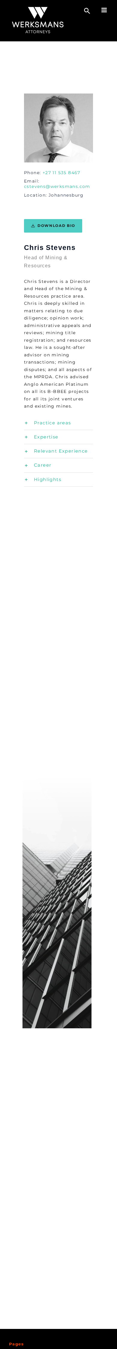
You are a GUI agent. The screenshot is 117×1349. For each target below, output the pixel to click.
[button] (58, 423)
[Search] (87, 11)
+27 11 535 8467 (61, 172)
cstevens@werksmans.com (57, 186)
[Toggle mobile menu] (104, 10)
